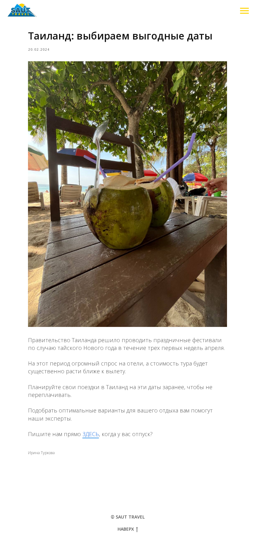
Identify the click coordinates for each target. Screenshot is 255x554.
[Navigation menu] (244, 11)
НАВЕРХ (126, 529)
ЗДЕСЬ (90, 434)
